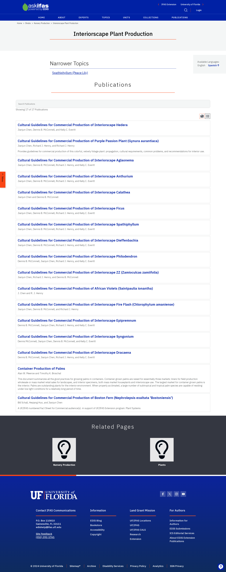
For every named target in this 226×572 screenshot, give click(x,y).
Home (41, 17)
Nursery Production (42, 23)
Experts (84, 17)
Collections (150, 17)
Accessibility (97, 529)
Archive (91, 566)
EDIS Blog (96, 520)
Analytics (158, 566)
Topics (106, 17)
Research (135, 534)
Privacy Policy (138, 566)
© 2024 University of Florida (46, 566)
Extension (135, 539)
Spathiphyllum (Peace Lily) (70, 73)
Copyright (95, 534)
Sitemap (74, 566)
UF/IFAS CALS (138, 529)
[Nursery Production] (64, 449)
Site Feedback (44, 533)
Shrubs (28, 23)
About (61, 17)
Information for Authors (179, 522)
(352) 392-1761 (45, 537)
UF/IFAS (134, 525)
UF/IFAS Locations (140, 520)
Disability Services (113, 566)
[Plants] (162, 449)
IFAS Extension (168, 4)
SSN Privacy (177, 566)
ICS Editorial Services (182, 533)
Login (199, 10)
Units (126, 17)
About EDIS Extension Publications (182, 539)
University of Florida (190, 4)
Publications (180, 17)
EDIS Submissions (180, 528)
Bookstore (96, 525)
